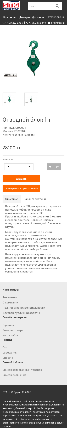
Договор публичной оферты (21, 312)
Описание (11, 198)
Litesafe (8, 357)
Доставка (38, 17)
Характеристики (35, 198)
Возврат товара (13, 330)
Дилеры (24, 17)
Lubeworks (10, 352)
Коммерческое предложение (21, 188)
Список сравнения (14, 374)
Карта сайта (10, 335)
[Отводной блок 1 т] (33, 58)
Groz (6, 347)
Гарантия (8, 325)
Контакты (9, 17)
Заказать (21, 178)
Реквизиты (10, 297)
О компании (10, 302)
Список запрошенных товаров (22, 369)
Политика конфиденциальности (24, 307)
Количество (8, 159)
